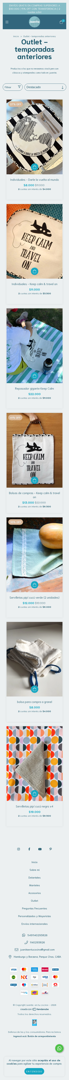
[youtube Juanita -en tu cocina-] (40, 848)
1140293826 (37, 942)
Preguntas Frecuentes (34, 908)
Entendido (34, 1071)
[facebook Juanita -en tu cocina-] (29, 848)
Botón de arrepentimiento (42, 1036)
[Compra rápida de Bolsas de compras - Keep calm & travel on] (34, 480)
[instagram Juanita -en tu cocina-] (19, 848)
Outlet (34, 900)
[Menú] (8, 22)
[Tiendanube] (34, 1009)
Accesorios (34, 892)
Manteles (34, 885)
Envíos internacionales (35, 923)
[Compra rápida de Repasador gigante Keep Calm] (34, 375)
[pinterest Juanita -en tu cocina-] (51, 848)
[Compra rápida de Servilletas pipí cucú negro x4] (34, 793)
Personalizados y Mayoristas (34, 916)
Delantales (35, 877)
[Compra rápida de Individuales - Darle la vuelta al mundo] (34, 167)
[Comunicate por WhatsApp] (59, 1048)
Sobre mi (35, 869)
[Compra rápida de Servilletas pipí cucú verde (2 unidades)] (34, 584)
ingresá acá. (20, 1036)
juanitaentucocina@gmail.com (37, 949)
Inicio (16, 36)
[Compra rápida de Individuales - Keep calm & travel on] (34, 271)
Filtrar (8, 87)
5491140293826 (37, 935)
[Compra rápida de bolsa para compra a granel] (34, 689)
